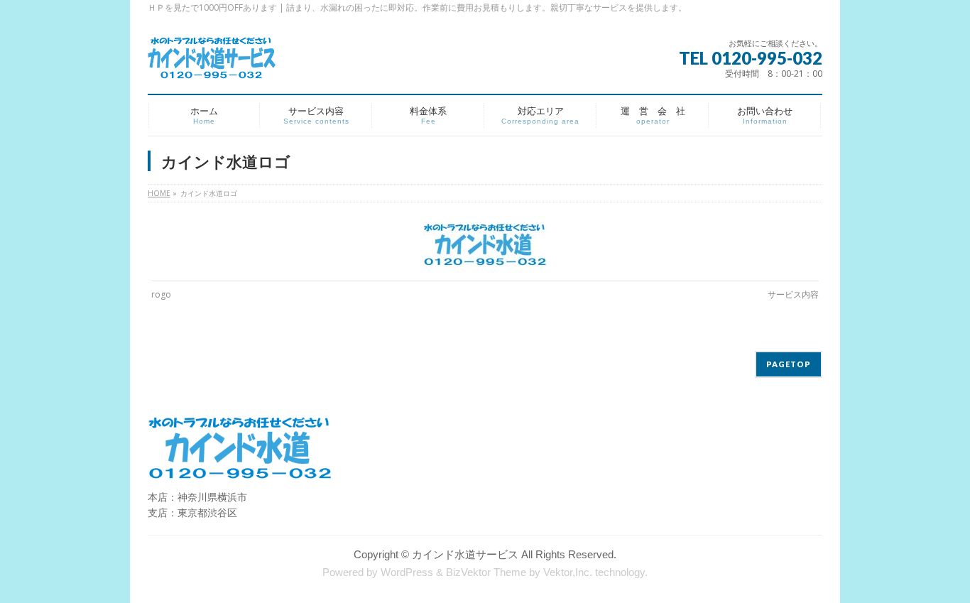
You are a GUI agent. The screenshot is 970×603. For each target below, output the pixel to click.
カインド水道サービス (465, 554)
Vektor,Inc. (567, 572)
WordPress (407, 572)
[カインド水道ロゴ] (485, 245)
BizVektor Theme (486, 572)
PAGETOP (788, 364)
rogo (161, 294)
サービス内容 (793, 294)
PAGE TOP (936, 572)
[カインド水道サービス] (212, 63)
